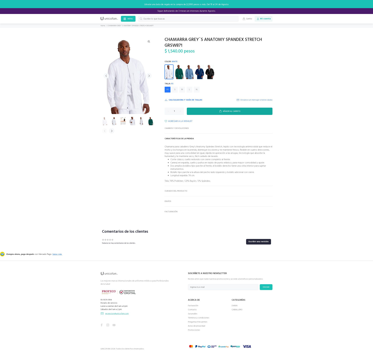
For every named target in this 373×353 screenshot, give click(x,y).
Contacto (192, 309)
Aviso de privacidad (196, 326)
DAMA (234, 305)
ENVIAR (266, 287)
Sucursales (192, 313)
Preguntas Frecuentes (197, 322)
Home (103, 25)
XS (167, 89)
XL (197, 89)
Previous (106, 76)
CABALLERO (237, 309)
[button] (258, 241)
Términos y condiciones (198, 318)
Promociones (194, 330)
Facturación (193, 305)
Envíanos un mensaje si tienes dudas (256, 100)
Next (149, 76)
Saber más (57, 254)
